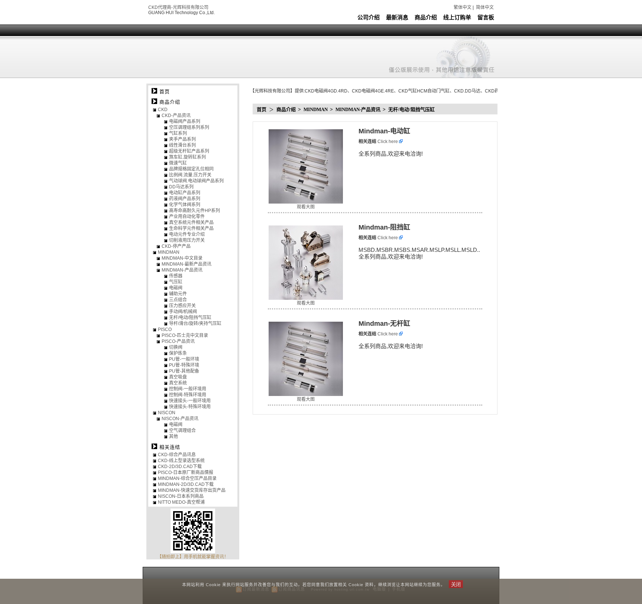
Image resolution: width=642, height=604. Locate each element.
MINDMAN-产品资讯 (358, 109)
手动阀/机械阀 (183, 311)
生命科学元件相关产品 (191, 228)
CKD (163, 109)
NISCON (166, 412)
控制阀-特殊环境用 (187, 394)
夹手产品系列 (182, 139)
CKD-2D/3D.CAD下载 (180, 466)
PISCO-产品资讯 (178, 341)
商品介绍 (426, 17)
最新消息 (397, 17)
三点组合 (178, 299)
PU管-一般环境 (184, 359)
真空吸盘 (178, 377)
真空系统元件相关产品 (191, 222)
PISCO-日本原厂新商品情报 (185, 472)
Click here (388, 141)
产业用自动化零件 (187, 216)
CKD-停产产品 (176, 246)
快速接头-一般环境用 (190, 400)
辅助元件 (178, 293)
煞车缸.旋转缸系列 (187, 157)
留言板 (485, 17)
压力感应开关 (182, 305)
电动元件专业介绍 (187, 234)
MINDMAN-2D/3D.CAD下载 (186, 484)
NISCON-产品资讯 (180, 418)
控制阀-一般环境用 (187, 389)
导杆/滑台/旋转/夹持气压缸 (195, 323)
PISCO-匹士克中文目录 (185, 335)
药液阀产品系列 (184, 198)
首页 (261, 109)
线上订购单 (457, 17)
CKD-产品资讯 (176, 115)
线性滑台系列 (182, 145)
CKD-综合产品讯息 (177, 454)
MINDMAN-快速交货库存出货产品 (192, 490)
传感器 (175, 276)
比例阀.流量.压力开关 (190, 175)
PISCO (165, 329)
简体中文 (485, 7)
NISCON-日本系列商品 (181, 496)
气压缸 (175, 282)
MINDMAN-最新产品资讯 (186, 264)
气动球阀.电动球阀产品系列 (196, 181)
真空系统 (178, 383)
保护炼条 (178, 353)
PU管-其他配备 (184, 371)
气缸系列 (178, 133)
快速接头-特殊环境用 (190, 406)
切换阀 (175, 347)
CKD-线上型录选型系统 (181, 460)
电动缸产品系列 (184, 192)
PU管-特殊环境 (184, 365)
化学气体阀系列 (184, 204)
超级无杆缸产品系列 (189, 151)
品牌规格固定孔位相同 (191, 169)
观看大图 (306, 207)
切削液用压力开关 (187, 240)
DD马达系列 (181, 186)
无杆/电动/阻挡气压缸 (411, 109)
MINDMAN (316, 109)
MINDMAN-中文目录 (182, 258)
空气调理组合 (182, 430)
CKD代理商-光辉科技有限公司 (178, 7)
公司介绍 (368, 17)
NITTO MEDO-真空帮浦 (181, 502)
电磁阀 (175, 287)
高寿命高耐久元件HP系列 (194, 210)
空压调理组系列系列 (189, 127)
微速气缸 (178, 163)
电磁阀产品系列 (184, 121)
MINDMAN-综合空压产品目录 (187, 478)
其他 (173, 436)
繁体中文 (462, 7)
